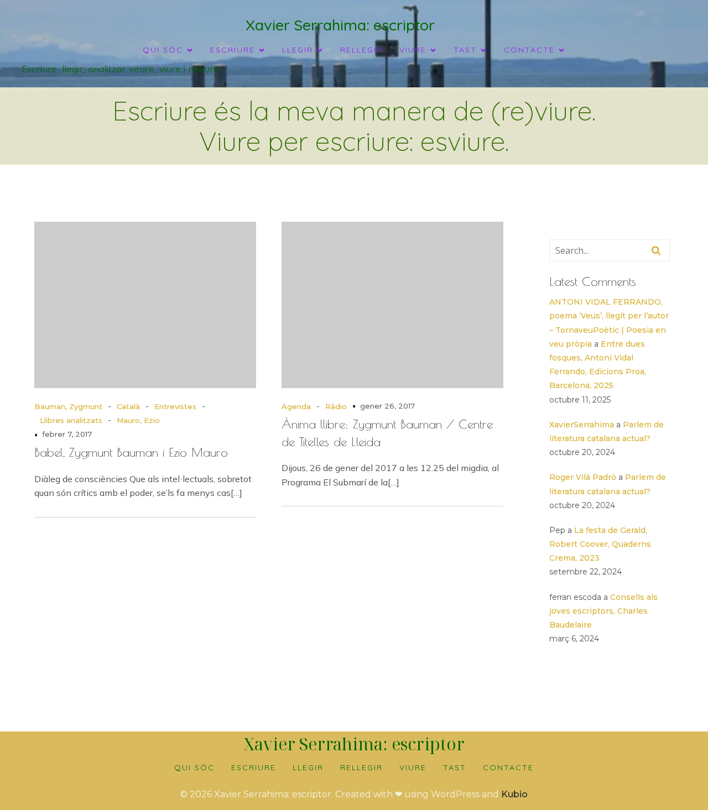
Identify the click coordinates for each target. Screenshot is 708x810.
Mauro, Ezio (138, 420)
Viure (412, 767)
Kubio (514, 794)
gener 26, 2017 (387, 405)
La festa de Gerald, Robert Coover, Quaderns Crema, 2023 (600, 544)
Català (128, 406)
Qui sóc (194, 767)
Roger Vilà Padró (582, 477)
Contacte (508, 767)
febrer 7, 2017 (67, 434)
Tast (454, 767)
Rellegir (361, 50)
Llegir (308, 767)
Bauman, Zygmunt (68, 406)
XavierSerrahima (581, 425)
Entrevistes (175, 406)
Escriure (253, 767)
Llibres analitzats (71, 420)
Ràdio (336, 406)
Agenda (296, 406)
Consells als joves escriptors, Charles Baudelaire (603, 611)
